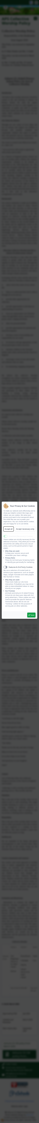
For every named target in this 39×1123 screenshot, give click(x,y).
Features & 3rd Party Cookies (20, 567)
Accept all (8, 529)
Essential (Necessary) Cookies (21, 536)
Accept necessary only (25, 529)
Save (32, 615)
